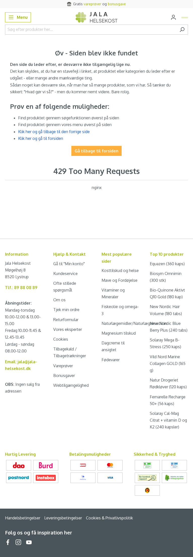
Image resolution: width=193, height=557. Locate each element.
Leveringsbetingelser (63, 517)
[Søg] (182, 30)
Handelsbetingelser (22, 517)
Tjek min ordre (66, 309)
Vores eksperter (67, 329)
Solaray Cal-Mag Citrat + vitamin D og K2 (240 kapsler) (168, 420)
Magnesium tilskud (119, 333)
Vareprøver (63, 365)
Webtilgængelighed (71, 385)
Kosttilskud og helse (120, 270)
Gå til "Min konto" (69, 263)
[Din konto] (173, 17)
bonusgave (117, 4)
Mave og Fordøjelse (119, 280)
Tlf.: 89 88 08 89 (21, 287)
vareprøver (92, 4)
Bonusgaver (64, 375)
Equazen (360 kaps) (167, 263)
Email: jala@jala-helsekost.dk (21, 365)
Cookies (60, 339)
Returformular (65, 319)
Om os (59, 299)
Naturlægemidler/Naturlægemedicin (134, 323)
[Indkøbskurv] (184, 17)
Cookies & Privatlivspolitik (109, 517)
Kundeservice (65, 273)
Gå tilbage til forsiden (96, 150)
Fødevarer (111, 359)
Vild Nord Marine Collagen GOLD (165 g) (167, 363)
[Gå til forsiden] (96, 17)
